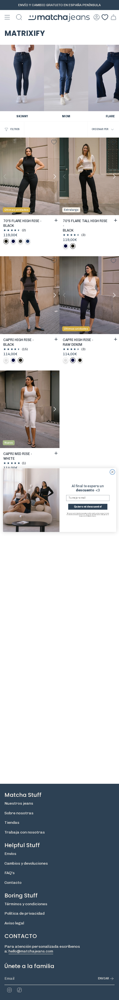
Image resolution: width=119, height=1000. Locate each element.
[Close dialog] (112, 471)
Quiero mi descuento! (88, 506)
